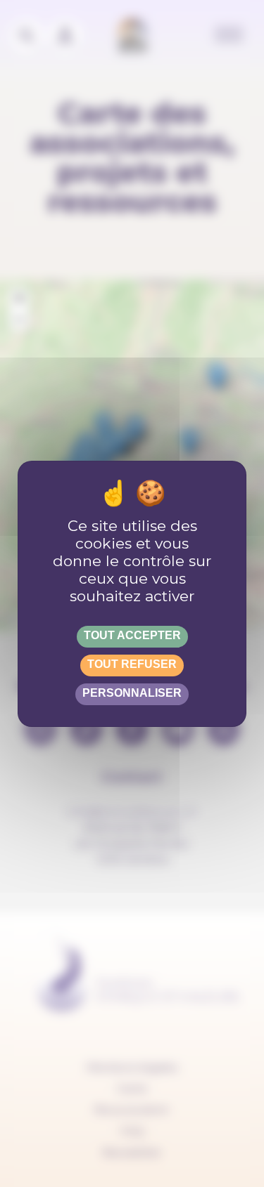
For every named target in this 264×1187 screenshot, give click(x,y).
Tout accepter (132, 635)
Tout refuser (132, 664)
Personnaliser (132, 693)
